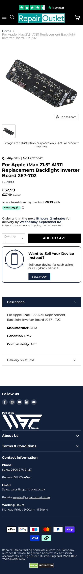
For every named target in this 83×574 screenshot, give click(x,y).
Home (6, 31)
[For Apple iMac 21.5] (8, 131)
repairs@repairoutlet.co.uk (31, 497)
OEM (10, 182)
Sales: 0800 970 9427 (17, 469)
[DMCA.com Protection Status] (41, 566)
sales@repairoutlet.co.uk (28, 489)
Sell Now (39, 276)
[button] (41, 302)
